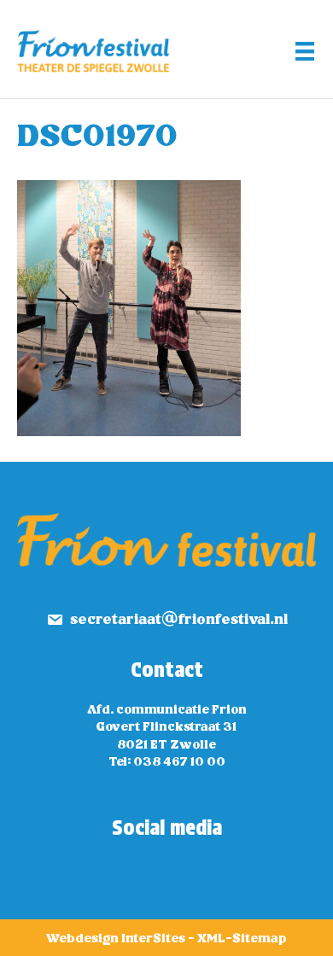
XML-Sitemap (242, 939)
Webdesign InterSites (115, 939)
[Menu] (304, 51)
